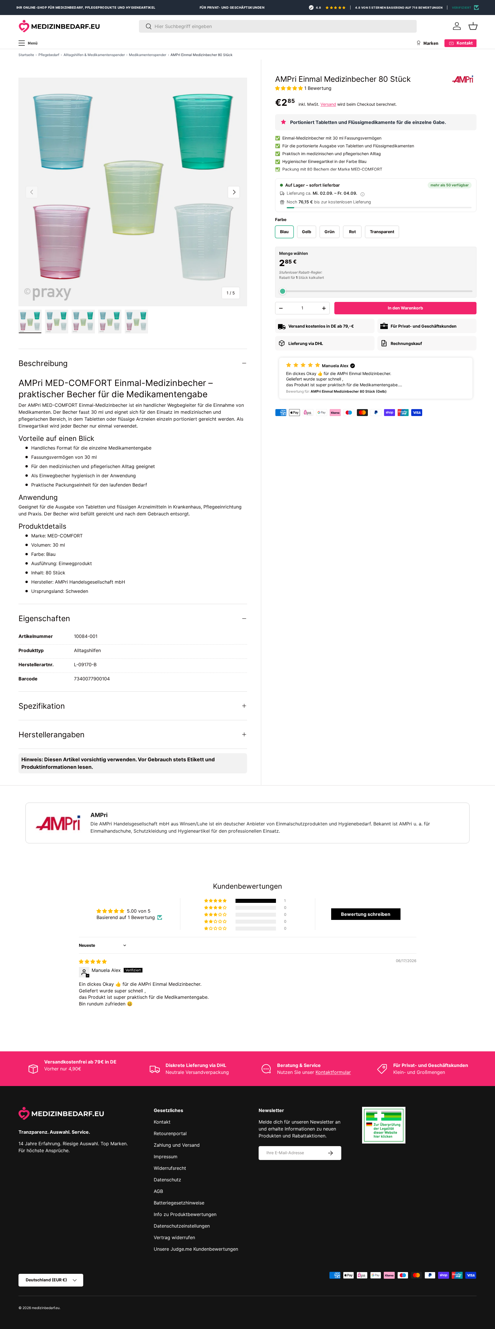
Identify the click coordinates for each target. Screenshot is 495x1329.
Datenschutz (167, 1180)
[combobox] (278, 26)
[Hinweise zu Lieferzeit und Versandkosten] (362, 193)
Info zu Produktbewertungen (185, 1214)
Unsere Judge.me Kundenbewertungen (196, 1249)
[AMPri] (463, 79)
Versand (328, 104)
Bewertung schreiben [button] (365, 914)
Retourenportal (170, 1133)
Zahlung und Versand (177, 1145)
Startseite (26, 55)
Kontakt (162, 1122)
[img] (93, 961)
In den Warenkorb (405, 308)
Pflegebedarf (48, 55)
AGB (158, 1191)
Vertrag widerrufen (174, 1237)
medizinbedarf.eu (46, 1308)
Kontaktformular (333, 1072)
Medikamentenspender (147, 55)
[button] (473, 26)
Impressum (165, 1156)
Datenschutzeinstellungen (182, 1226)
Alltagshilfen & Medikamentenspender (94, 55)
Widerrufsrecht (170, 1168)
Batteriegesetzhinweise (179, 1203)
